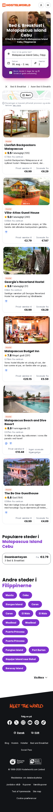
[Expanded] (6, 86)
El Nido (26, 613)
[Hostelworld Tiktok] (43, 722)
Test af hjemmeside (21, 791)
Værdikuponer (40, 784)
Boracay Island (14, 668)
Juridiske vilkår (13, 784)
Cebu (26, 595)
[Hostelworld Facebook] (9, 722)
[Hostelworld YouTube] (30, 722)
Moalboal (11, 622)
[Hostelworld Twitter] (16, 722)
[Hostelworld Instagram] (23, 722)
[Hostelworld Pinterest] (36, 722)
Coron (35, 604)
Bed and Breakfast (39, 743)
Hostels (14, 743)
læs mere (17, 105)
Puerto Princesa (15, 631)
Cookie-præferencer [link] (26, 798)
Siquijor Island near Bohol (21, 659)
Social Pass (26, 750)
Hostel (8, 141)
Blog (7, 743)
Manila (10, 595)
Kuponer (27, 784)
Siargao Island (14, 604)
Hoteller (24, 743)
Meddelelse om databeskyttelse (26, 777)
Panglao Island (14, 650)
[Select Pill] (41, 5)
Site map (37, 791)
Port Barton (39, 650)
